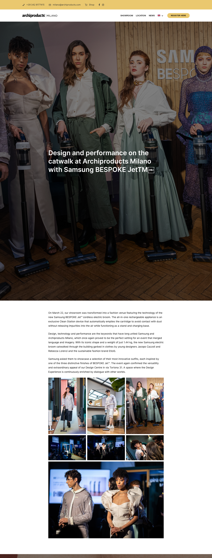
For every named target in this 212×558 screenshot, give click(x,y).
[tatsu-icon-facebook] (99, 5)
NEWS (152, 16)
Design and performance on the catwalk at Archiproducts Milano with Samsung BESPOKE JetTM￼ (101, 161)
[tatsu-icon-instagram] (103, 5)
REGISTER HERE (178, 15)
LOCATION (141, 16)
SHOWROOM (126, 16)
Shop (91, 4)
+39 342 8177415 (35, 4)
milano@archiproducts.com (67, 4)
